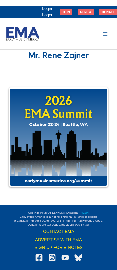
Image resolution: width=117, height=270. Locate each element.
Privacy (84, 212)
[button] (66, 12)
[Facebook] (39, 257)
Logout (48, 15)
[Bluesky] (78, 257)
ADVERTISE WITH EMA (58, 240)
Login (47, 8)
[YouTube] (65, 257)
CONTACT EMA (58, 231)
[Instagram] (52, 257)
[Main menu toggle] (105, 34)
